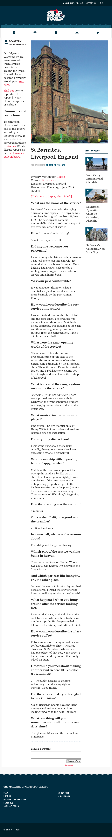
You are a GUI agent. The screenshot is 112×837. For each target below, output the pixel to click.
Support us (91, 3)
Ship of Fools (56, 15)
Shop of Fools (99, 32)
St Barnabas (49, 180)
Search (101, 3)
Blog (10, 32)
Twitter (65, 793)
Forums (33, 32)
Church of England (56, 165)
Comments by (69, 765)
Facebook (65, 796)
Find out (9, 90)
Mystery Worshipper (58, 32)
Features (76, 32)
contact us (10, 146)
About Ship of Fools (73, 3)
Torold (61, 176)
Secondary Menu (107, 3)
